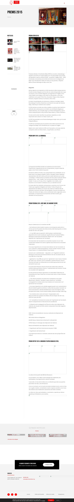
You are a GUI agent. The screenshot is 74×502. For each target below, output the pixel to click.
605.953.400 (25, 477)
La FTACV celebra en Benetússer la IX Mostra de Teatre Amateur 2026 (17, 51)
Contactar (14, 89)
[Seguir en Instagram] (16, 494)
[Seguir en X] (15, 113)
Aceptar (50, 500)
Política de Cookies (50, 494)
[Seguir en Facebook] (12, 113)
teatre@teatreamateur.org (29, 479)
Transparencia (61, 494)
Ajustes (57, 500)
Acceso (28, 494)
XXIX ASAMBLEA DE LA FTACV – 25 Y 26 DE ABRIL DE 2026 (17, 68)
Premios (9, 17)
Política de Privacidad (39, 494)
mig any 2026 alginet (17, 42)
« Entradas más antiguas (12, 439)
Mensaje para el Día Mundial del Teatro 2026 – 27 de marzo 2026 (17, 60)
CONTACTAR (48, 464)
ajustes (43, 500)
